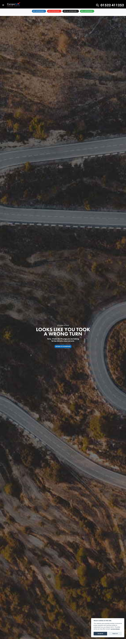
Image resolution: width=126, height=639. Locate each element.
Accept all (100, 633)
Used (53, 11)
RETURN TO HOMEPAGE (63, 346)
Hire (86, 11)
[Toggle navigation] (3, 5)
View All (70, 11)
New (38, 11)
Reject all (115, 633)
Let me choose (115, 629)
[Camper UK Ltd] (14, 4)
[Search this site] (97, 5)
